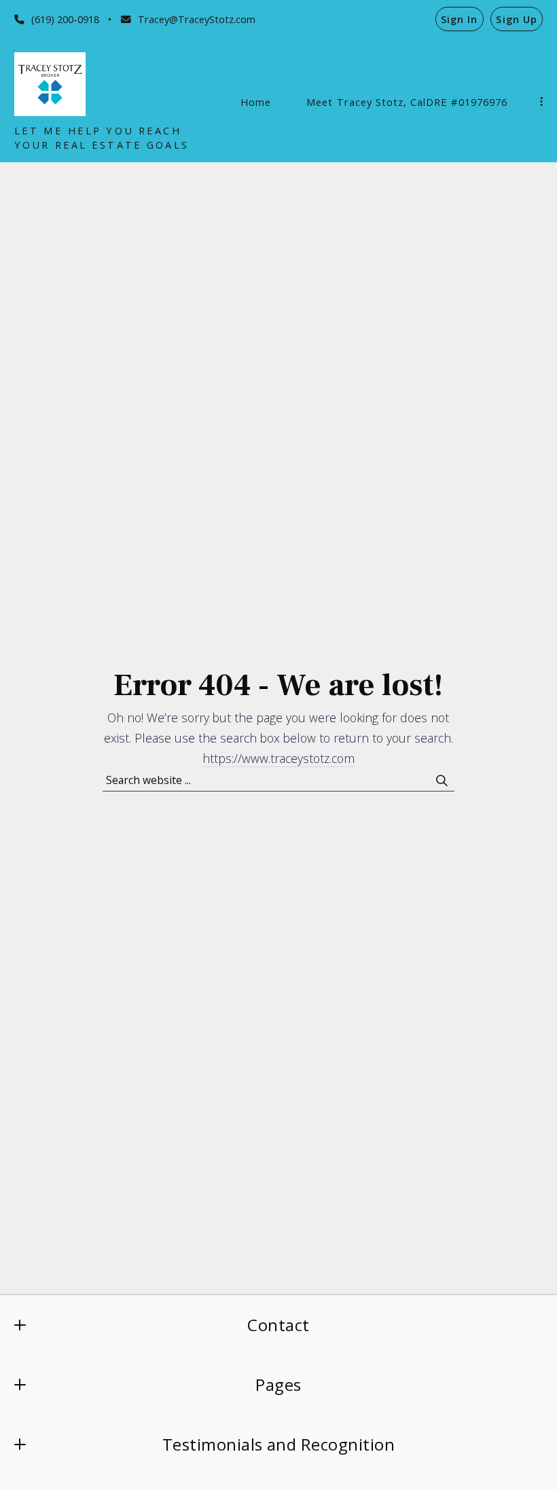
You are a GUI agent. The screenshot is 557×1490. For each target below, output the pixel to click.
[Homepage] (50, 84)
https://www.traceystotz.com (278, 758)
